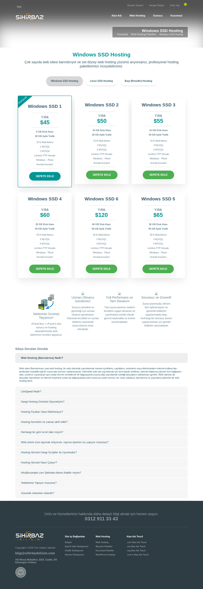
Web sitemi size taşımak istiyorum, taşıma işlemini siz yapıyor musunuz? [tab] (64, 442)
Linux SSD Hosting (101, 81)
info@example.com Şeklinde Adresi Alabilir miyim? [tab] (51, 472)
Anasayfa (122, 34)
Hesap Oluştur (156, 5)
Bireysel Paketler (104, 546)
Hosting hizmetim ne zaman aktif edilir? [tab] (44, 421)
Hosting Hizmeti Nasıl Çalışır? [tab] (39, 462)
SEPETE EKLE (45, 176)
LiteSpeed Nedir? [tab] (31, 391)
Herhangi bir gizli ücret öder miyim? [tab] (42, 432)
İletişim (68, 542)
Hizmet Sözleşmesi (74, 554)
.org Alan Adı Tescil (136, 550)
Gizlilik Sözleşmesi (74, 550)
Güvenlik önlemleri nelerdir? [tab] (37, 493)
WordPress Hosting (105, 554)
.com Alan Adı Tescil (136, 542)
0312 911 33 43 (101, 518)
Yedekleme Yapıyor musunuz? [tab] (39, 482)
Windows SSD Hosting (64, 81)
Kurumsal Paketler (105, 550)
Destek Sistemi (135, 5)
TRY (19, 7)
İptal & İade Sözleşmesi (76, 546)
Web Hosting (102, 542)
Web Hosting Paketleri (143, 34)
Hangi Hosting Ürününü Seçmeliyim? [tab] (42, 401)
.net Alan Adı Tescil (136, 546)
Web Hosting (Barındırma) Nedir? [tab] (42, 357)
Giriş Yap (175, 5)
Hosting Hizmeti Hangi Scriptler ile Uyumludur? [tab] (49, 452)
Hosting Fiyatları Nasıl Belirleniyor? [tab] (42, 411)
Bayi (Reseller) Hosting (138, 81)
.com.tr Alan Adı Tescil (137, 554)
